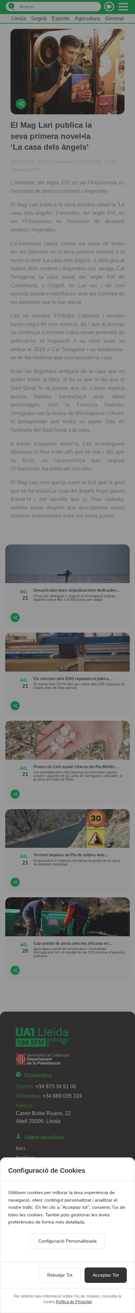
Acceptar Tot (106, 1275)
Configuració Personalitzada (67, 1241)
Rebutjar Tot (59, 1275)
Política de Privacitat (74, 1302)
